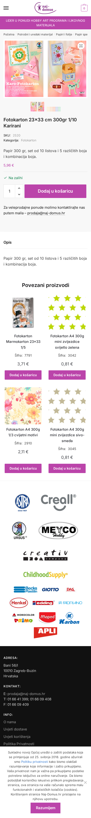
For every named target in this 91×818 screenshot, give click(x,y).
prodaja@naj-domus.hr (46, 213)
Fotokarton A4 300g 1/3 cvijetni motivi (23, 432)
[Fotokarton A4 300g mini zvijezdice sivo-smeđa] (67, 405)
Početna (9, 34)
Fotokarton (28, 140)
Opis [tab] (8, 242)
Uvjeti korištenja (17, 736)
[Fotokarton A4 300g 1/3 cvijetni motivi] (23, 405)
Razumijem (45, 807)
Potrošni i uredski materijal (35, 34)
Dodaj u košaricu (55, 191)
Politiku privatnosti (34, 761)
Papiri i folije (64, 34)
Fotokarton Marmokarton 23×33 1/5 (23, 342)
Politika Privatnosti (19, 744)
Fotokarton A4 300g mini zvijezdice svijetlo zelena (67, 342)
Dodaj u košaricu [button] (23, 375)
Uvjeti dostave (15, 729)
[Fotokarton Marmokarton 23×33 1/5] (23, 312)
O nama (10, 722)
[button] (80, 45)
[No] (85, 782)
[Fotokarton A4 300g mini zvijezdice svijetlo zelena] (67, 312)
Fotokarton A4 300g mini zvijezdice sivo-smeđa (67, 435)
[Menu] (11, 8)
